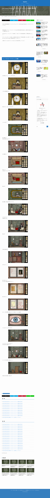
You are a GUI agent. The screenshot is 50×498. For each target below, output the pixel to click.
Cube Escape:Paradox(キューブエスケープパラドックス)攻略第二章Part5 (12, 431)
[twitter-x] (40, 122)
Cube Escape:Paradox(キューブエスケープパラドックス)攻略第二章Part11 (13, 441)
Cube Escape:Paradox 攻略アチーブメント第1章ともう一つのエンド (12, 417)
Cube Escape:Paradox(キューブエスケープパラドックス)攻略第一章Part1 (12, 401)
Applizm (25, 1)
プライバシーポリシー (32, 490)
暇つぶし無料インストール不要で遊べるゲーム (19, 490)
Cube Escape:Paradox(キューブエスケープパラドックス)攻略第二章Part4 (12, 429)
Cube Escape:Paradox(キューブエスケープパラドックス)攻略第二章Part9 (12, 438)
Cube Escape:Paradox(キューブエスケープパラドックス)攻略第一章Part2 (12, 403)
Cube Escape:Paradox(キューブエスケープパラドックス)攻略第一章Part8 (12, 413)
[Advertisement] (26, 384)
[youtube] (43, 122)
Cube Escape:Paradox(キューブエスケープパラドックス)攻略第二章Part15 (13, 448)
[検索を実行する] (47, 126)
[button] (6, 20)
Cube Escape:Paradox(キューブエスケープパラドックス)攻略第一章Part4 (12, 406)
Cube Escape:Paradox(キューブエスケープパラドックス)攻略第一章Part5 (12, 408)
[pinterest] (42, 122)
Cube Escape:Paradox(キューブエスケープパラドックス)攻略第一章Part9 (12, 415)
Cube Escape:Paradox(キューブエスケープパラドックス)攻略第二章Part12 (13, 443)
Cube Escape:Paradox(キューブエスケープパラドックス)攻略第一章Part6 (12, 410)
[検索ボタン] (34, 5)
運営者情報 (27, 490)
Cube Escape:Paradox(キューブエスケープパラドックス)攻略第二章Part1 (12, 424)
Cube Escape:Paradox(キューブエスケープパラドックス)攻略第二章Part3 (12, 427)
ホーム (12, 490)
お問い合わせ (37, 490)
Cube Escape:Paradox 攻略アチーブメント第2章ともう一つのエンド (12, 450)
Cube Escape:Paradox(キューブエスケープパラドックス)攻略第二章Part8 (12, 436)
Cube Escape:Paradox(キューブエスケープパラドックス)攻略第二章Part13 (13, 445)
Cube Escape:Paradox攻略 (6, 393)
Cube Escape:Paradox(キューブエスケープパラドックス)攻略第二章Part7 (12, 434)
